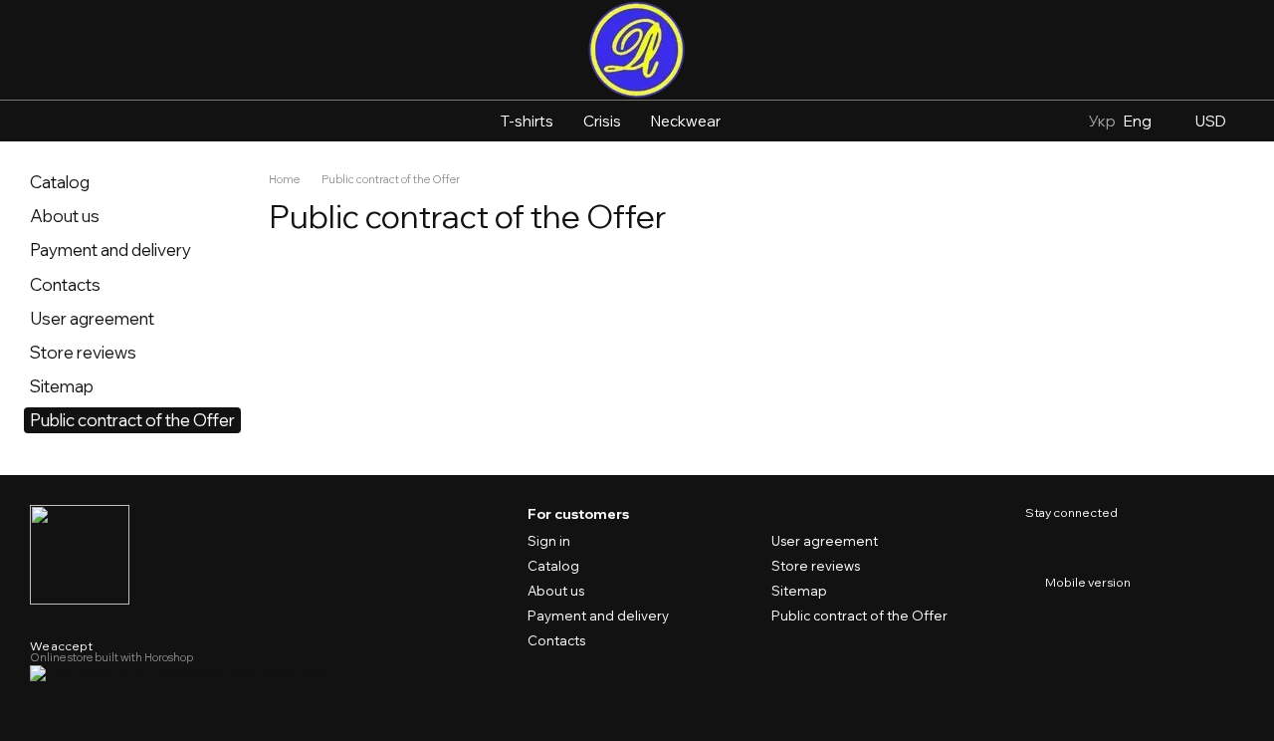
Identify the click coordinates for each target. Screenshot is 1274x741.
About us (65, 215)
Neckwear (686, 121)
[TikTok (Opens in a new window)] (62, 121)
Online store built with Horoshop (111, 657)
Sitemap (62, 385)
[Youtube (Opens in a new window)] (86, 121)
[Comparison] (1145, 50)
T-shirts (527, 121)
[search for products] (771, 121)
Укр (1102, 121)
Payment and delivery (110, 249)
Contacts (65, 284)
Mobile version (1087, 582)
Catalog (60, 181)
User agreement (92, 318)
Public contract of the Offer (859, 615)
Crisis (602, 121)
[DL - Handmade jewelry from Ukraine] (79, 553)
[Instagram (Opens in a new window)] (38, 121)
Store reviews (83, 352)
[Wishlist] (1101, 50)
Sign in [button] (549, 541)
